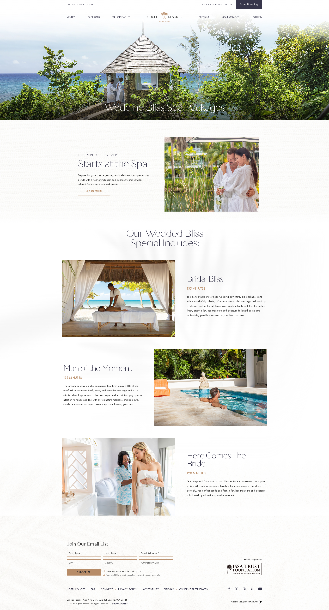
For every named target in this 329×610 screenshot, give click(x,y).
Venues (71, 17)
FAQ (93, 589)
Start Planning (249, 4)
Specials (204, 17)
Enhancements (121, 17)
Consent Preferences (193, 589)
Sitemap (169, 589)
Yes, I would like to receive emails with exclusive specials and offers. (134, 575)
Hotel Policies (76, 589)
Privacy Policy (135, 571)
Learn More (93, 190)
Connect (107, 589)
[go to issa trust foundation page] (243, 569)
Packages (94, 17)
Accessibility (150, 589)
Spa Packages (230, 17)
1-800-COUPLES (120, 603)
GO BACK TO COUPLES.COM (80, 4)
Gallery (257, 17)
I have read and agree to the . (123, 571)
